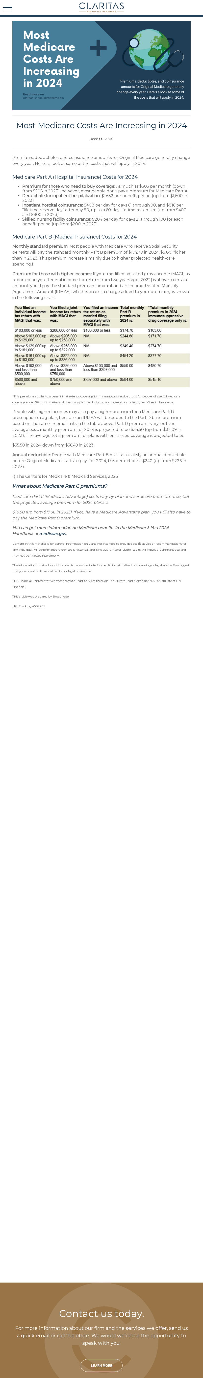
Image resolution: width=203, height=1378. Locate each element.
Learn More (101, 1365)
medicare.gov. (53, 533)
